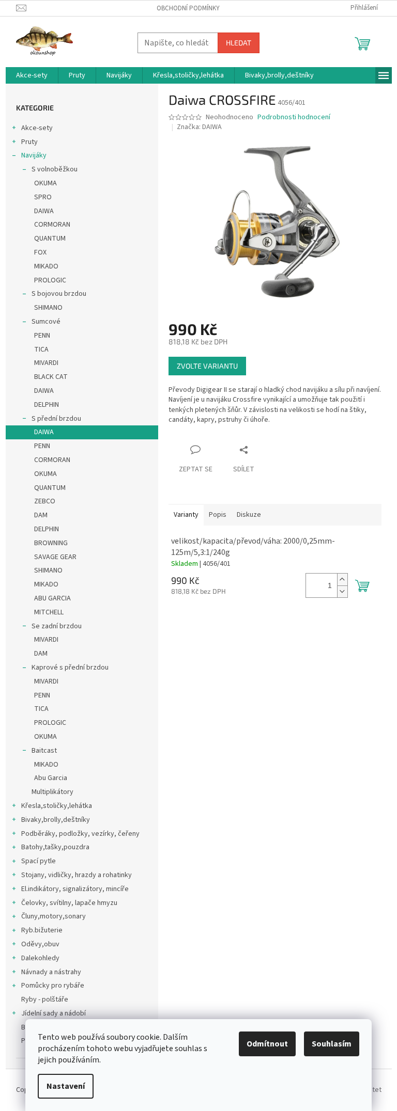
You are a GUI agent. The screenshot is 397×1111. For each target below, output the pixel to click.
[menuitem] (32, 75)
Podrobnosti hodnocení (293, 117)
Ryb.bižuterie (42, 930)
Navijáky (34, 155)
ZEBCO (44, 501)
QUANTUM (50, 238)
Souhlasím (332, 1044)
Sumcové (46, 321)
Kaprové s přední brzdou (70, 667)
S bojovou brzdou (59, 294)
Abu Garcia (50, 778)
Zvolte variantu (207, 365)
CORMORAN (52, 224)
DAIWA (44, 211)
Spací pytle (38, 861)
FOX (40, 252)
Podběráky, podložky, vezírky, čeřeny (80, 834)
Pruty (29, 142)
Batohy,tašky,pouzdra (55, 847)
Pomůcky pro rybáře (52, 985)
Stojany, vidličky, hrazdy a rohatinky (76, 875)
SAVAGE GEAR (55, 557)
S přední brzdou (56, 419)
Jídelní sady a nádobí (53, 1013)
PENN (42, 335)
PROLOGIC (50, 280)
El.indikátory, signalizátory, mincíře (75, 889)
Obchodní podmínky (188, 8)
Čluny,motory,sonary (53, 916)
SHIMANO (48, 308)
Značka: (199, 127)
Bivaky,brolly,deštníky (55, 820)
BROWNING (51, 543)
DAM (41, 515)
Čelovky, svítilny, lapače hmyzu (69, 903)
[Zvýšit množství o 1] (342, 579)
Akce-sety (37, 128)
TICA (41, 349)
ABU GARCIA (52, 598)
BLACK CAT (51, 377)
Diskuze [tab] (249, 515)
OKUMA (45, 183)
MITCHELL (49, 612)
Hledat (238, 42)
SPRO (43, 197)
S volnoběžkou (55, 169)
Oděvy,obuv (40, 944)
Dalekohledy (40, 958)
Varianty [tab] (186, 515)
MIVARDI (46, 363)
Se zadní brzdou (57, 626)
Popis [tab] (217, 515)
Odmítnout (267, 1044)
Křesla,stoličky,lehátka (56, 806)
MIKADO (46, 266)
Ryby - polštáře (44, 999)
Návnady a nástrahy (51, 972)
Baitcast (44, 750)
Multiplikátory (52, 792)
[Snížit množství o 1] (342, 591)
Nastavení (66, 1086)
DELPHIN (46, 405)
